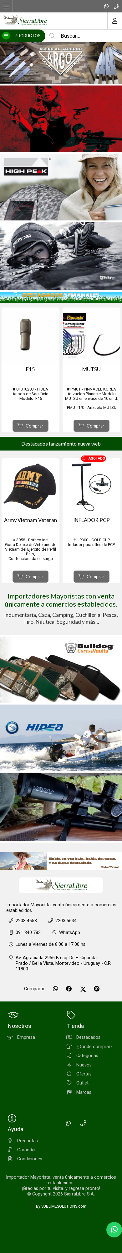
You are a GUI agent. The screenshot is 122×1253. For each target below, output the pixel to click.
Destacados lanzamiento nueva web (61, 443)
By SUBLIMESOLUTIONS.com (61, 1206)
